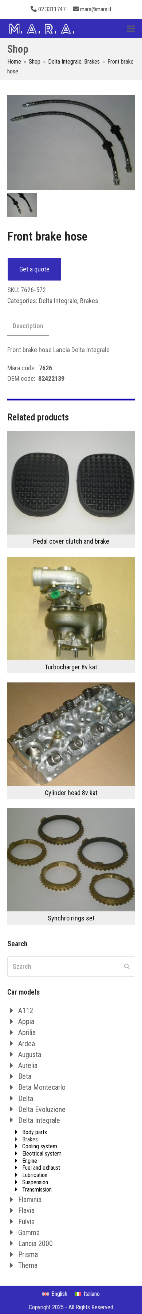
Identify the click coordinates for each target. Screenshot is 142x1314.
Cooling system (39, 1146)
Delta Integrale (58, 301)
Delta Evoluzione (42, 1109)
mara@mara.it (95, 9)
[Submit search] (127, 966)
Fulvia (26, 1221)
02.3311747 (52, 9)
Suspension (35, 1182)
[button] (131, 28)
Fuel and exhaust (41, 1167)
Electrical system (42, 1153)
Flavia (26, 1210)
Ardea (26, 1043)
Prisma (28, 1254)
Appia (26, 1021)
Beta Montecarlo (42, 1087)
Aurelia (28, 1065)
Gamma (29, 1232)
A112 (25, 1010)
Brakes (89, 301)
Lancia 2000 (35, 1243)
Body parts (34, 1132)
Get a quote (34, 269)
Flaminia (30, 1199)
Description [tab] (28, 326)
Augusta (29, 1054)
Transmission (37, 1189)
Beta (24, 1076)
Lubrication (34, 1175)
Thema (28, 1265)
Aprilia (27, 1032)
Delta (25, 1098)
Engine (29, 1160)
